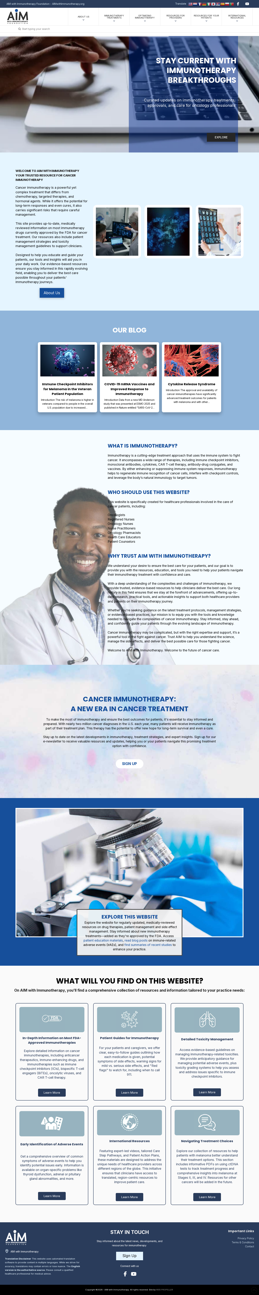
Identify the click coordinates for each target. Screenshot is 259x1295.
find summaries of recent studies (148, 945)
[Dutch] (195, 3)
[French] (200, 3)
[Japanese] (213, 3)
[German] (204, 3)
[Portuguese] (232, 3)
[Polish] (227, 3)
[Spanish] (222, 3)
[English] (190, 3)
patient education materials (103, 940)
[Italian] (209, 3)
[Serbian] (218, 3)
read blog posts (136, 940)
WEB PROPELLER (164, 1289)
